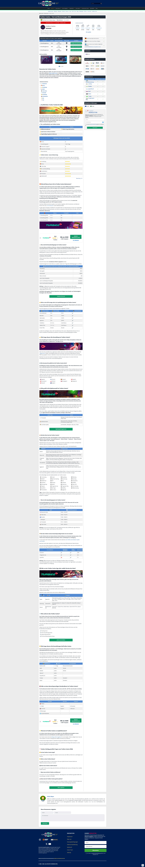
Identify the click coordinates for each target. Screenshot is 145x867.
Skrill (89, 91)
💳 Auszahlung (44, 94)
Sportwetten (92, 8)
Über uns (69, 839)
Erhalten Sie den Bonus (76, 43)
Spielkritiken (71, 8)
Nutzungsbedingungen (72, 842)
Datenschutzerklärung (93, 124)
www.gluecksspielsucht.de (59, 858)
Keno (75, 11)
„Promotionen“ (50, 205)
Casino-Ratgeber (65, 8)
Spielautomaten (50, 11)
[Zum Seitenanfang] (143, 865)
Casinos (52, 8)
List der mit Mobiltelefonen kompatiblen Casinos (93, 46)
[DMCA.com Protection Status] (54, 839)
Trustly (89, 96)
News (96, 8)
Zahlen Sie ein (61, 296)
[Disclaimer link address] (46, 840)
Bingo (78, 11)
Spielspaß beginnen (61, 429)
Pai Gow (85, 11)
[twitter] (46, 844)
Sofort (89, 93)
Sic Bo (73, 11)
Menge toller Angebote (56, 737)
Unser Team (70, 850)
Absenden (45, 823)
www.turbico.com (53, 73)
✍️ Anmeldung (44, 87)
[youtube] (50, 844)
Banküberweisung (90, 82)
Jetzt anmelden (61, 640)
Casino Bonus (58, 8)
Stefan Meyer (50, 796)
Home (49, 8)
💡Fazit (42, 98)
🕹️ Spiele (43, 89)
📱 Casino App (44, 90)
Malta (89, 54)
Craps (70, 11)
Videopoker (59, 11)
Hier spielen (88, 32)
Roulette (63, 11)
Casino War (89, 11)
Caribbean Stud (94, 11)
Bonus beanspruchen (76, 236)
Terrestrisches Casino (85, 8)
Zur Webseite (76, 240)
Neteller (90, 86)
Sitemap (69, 852)
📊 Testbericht (44, 83)
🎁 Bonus (43, 85)
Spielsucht (69, 847)
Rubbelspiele (81, 11)
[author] (41, 20)
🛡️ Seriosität (43, 92)
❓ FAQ (42, 99)
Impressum (69, 836)
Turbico (55, 239)
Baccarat (67, 11)
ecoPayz (90, 83)
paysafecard (91, 88)
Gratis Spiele (78, 8)
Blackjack (55, 11)
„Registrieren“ (42, 353)
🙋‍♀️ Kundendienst (44, 96)
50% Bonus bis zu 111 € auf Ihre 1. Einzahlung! (56, 22)
